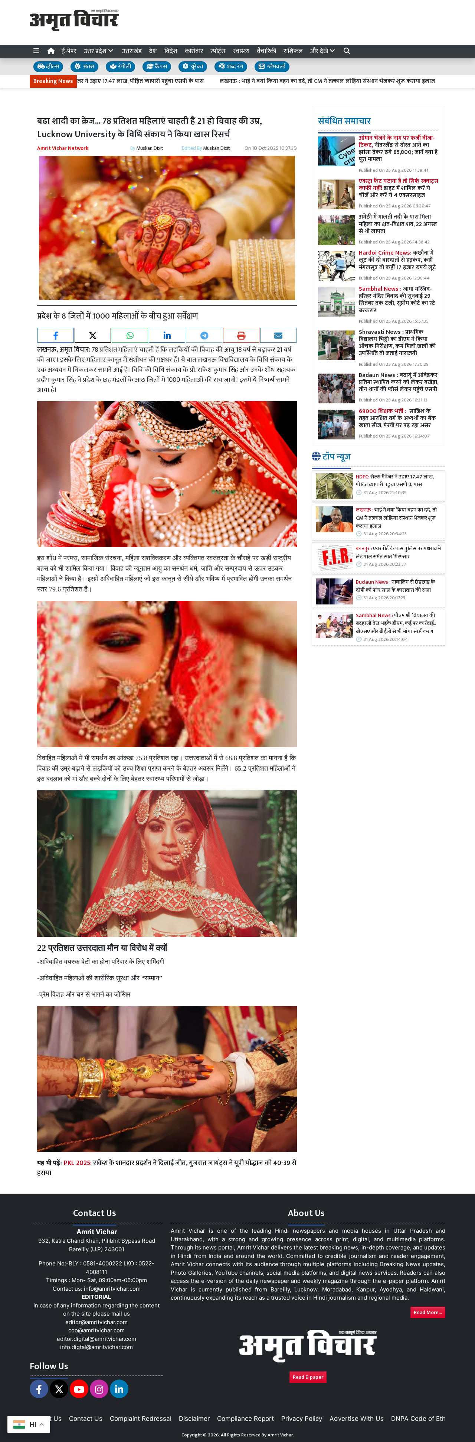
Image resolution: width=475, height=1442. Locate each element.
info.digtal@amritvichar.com (96, 1347)
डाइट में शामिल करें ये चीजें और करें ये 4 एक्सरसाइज (398, 188)
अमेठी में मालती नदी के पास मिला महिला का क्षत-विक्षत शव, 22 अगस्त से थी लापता (398, 224)
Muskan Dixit (149, 148)
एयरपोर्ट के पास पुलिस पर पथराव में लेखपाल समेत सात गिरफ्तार (398, 553)
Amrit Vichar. (281, 1435)
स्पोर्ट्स (218, 51)
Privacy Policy (301, 1418)
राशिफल (293, 51)
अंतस (87, 67)
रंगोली (124, 67)
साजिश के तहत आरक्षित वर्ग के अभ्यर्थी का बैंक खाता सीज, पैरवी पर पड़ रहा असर (397, 418)
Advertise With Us (357, 1418)
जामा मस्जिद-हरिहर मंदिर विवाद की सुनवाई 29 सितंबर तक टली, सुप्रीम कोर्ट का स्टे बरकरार (397, 300)
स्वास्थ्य (241, 51)
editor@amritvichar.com (96, 1322)
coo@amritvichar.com (96, 1330)
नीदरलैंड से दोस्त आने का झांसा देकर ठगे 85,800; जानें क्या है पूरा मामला (398, 149)
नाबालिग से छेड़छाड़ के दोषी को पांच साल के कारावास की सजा (395, 586)
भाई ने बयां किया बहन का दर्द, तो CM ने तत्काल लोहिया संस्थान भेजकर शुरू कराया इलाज (396, 518)
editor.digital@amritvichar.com (96, 1338)
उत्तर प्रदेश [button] (96, 51)
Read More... (428, 1312)
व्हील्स (51, 67)
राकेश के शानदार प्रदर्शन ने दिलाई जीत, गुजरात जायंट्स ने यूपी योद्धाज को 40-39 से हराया (167, 1168)
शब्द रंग (234, 67)
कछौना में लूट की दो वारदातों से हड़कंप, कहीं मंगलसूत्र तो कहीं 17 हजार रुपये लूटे (397, 260)
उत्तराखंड (132, 51)
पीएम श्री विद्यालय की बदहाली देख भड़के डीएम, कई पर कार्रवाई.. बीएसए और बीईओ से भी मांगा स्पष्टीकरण (396, 624)
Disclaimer (194, 1418)
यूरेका (196, 67)
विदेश (170, 51)
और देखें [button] (320, 51)
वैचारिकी (266, 51)
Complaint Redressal (140, 1418)
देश (153, 51)
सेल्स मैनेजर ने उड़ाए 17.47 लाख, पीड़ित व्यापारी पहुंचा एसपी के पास (395, 481)
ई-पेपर (69, 51)
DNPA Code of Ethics (422, 1418)
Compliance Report (245, 1418)
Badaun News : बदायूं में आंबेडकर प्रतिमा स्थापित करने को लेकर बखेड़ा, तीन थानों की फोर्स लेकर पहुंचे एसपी (399, 382)
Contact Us (85, 1418)
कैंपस (160, 67)
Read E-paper (308, 1377)
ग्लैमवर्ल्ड (275, 67)
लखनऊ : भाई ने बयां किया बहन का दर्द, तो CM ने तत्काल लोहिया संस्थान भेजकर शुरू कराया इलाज (260, 81)
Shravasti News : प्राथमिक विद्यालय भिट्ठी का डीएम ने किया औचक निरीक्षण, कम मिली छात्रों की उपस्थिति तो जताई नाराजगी (397, 343)
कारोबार (194, 51)
